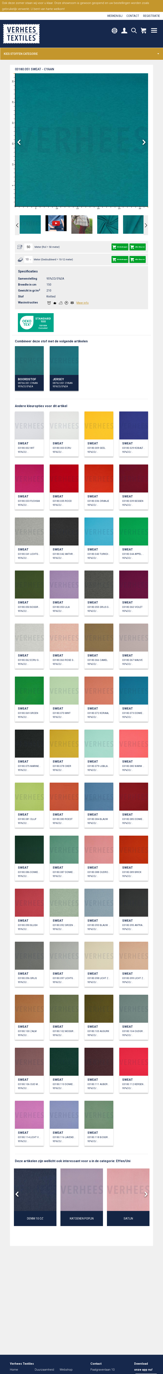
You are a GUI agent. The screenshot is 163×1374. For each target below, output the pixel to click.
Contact (132, 15)
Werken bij (114, 15)
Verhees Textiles (21, 34)
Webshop (66, 1369)
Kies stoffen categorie (21, 53)
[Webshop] (143, 31)
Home (14, 1369)
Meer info (83, 302)
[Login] (124, 31)
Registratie (151, 15)
